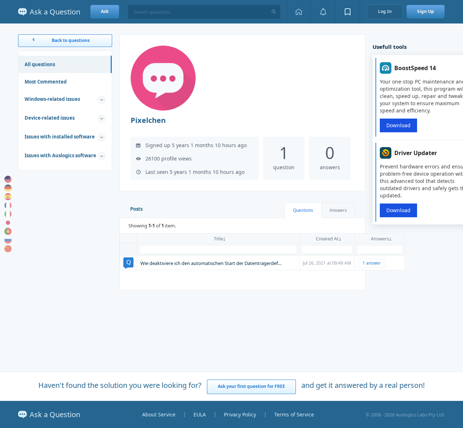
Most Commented (46, 81)
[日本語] (8, 222)
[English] (8, 179)
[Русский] (8, 240)
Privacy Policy (240, 414)
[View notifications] (323, 11)
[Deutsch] (8, 188)
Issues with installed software (60, 136)
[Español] (8, 196)
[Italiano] (8, 214)
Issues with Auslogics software (60, 155)
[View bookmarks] (347, 11)
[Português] (8, 231)
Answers (338, 210)
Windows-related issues (52, 99)
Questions (303, 210)
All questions (40, 64)
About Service (158, 414)
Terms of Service (294, 414)
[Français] (8, 205)
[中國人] (8, 248)
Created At (327, 238)
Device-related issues (50, 118)
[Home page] (299, 11)
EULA (200, 414)
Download (398, 125)
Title (218, 238)
